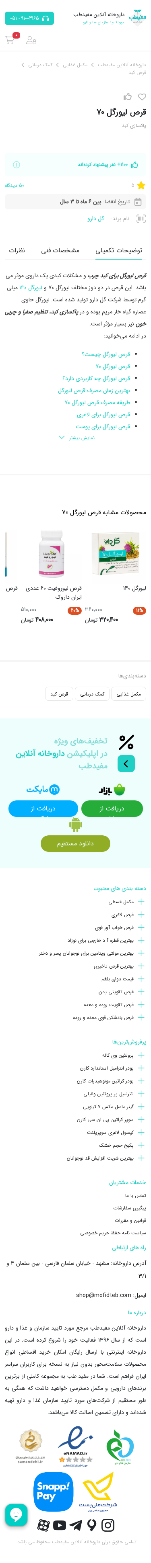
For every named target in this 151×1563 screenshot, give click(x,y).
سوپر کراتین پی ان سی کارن (105, 1119)
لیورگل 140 (30, 287)
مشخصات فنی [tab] (60, 250)
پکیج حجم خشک (116, 1145)
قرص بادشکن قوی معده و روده (103, 1017)
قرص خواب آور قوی (114, 927)
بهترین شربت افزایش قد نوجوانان (100, 1158)
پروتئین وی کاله (118, 1055)
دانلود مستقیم (75, 844)
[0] (10, 40)
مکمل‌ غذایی (128, 694)
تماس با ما (135, 1195)
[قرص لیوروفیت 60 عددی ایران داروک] (51, 554)
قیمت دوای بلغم (117, 979)
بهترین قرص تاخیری (114, 966)
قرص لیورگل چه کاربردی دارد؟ (96, 378)
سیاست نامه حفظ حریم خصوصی (113, 1233)
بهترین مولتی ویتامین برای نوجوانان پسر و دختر (86, 953)
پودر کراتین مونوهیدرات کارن (105, 1081)
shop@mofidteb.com (103, 1295)
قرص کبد (59, 694)
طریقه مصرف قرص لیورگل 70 (97, 402)
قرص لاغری (123, 915)
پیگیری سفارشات (129, 1208)
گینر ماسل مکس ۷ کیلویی (108, 1107)
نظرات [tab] (17, 250)
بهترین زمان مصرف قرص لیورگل (94, 390)
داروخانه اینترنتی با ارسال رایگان (108, 1352)
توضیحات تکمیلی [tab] (118, 250)
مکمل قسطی (121, 902)
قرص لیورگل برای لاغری (103, 414)
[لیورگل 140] (115, 554)
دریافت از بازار (112, 810)
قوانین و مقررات (130, 1220)
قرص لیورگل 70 (112, 366)
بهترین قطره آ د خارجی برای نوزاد (101, 940)
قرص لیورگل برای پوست (103, 426)
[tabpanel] (75, 357)
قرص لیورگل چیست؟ (106, 354)
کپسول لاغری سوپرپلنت (110, 1132)
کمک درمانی (92, 694)
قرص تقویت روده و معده (109, 1005)
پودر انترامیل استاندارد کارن (107, 1068)
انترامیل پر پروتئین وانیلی (108, 1094)
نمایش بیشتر (82, 438)
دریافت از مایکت (43, 810)
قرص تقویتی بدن (116, 992)
